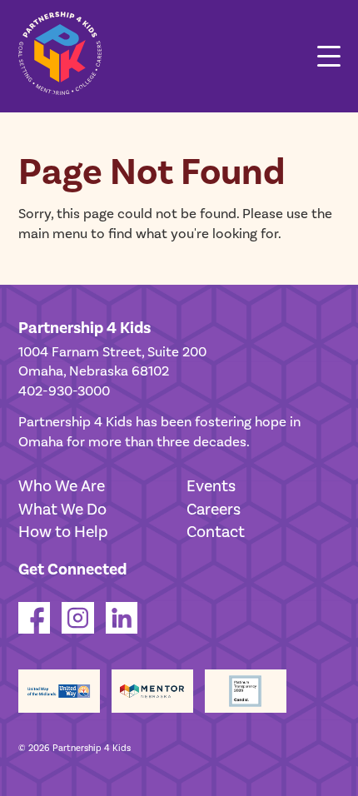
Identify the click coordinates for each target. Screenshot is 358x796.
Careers (213, 510)
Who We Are (61, 486)
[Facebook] (34, 629)
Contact (215, 532)
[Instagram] (78, 629)
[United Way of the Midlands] (59, 691)
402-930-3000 (64, 391)
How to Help (63, 532)
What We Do (62, 510)
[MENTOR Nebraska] (152, 691)
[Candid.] (245, 691)
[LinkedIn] (122, 629)
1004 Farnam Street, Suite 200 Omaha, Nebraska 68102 (112, 362)
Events (211, 486)
